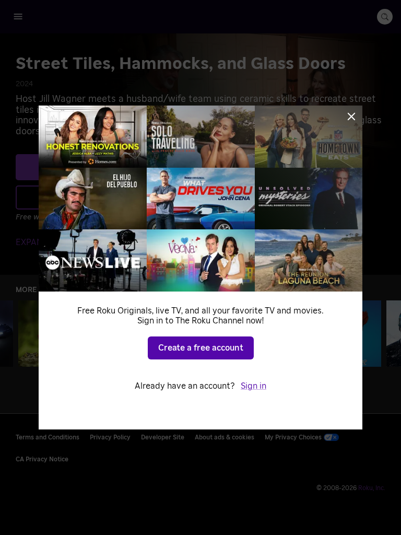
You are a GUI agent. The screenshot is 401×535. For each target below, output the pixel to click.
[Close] (351, 116)
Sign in (253, 386)
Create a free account (200, 348)
